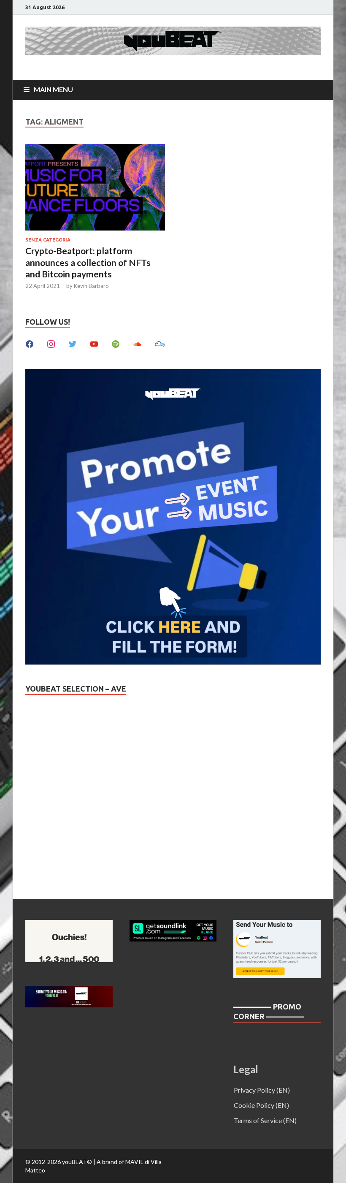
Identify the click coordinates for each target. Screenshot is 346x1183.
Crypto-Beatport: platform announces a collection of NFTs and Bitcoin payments (88, 262)
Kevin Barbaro (91, 285)
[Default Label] (94, 343)
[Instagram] (51, 343)
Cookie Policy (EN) (261, 1105)
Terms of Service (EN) (265, 1120)
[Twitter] (72, 343)
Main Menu (53, 89)
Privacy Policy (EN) (262, 1090)
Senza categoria (47, 239)
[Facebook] (29, 343)
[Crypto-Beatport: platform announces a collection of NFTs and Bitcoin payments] (95, 188)
